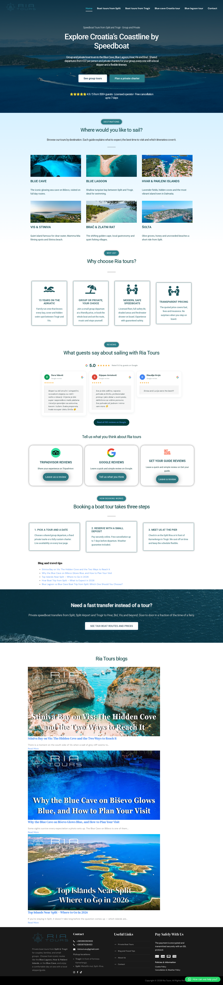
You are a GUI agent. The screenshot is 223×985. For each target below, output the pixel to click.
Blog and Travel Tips (126, 951)
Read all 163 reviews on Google (111, 422)
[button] (202, 979)
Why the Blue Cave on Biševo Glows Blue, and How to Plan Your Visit (77, 573)
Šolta (146, 227)
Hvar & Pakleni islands (161, 181)
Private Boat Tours (126, 944)
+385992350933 (85, 941)
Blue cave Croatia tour (167, 8)
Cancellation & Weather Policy (167, 970)
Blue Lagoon (96, 181)
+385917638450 (84, 945)
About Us (122, 957)
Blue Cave (38, 181)
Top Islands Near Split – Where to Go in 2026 (65, 576)
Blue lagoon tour (194, 8)
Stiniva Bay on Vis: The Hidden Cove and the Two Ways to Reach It (76, 569)
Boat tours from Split (109, 8)
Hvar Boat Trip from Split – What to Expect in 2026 (68, 580)
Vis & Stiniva (40, 227)
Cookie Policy (160, 967)
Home (89, 8)
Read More (33, 748)
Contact (212, 8)
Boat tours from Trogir (137, 8)
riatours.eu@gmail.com (88, 949)
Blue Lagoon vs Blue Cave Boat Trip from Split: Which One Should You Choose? (82, 584)
